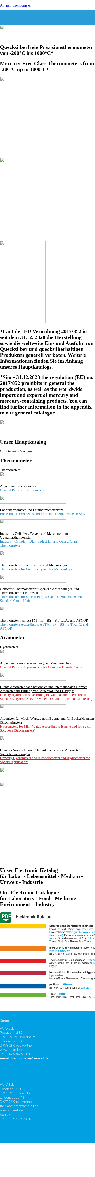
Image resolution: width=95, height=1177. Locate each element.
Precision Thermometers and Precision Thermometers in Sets (42, 514)
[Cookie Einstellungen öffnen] (33, 1175)
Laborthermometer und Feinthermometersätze (31, 510)
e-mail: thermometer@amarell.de (24, 1058)
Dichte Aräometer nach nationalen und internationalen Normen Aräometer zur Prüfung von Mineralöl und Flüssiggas (43, 689)
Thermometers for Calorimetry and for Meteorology (36, 569)
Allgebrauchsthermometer (18, 486)
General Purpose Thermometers (22, 490)
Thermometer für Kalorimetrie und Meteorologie (34, 565)
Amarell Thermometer (15, 5)
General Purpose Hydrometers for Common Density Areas (41, 667)
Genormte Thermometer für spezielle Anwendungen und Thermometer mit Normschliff (39, 591)
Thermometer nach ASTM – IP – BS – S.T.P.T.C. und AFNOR (44, 620)
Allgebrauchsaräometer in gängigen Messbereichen (35, 663)
